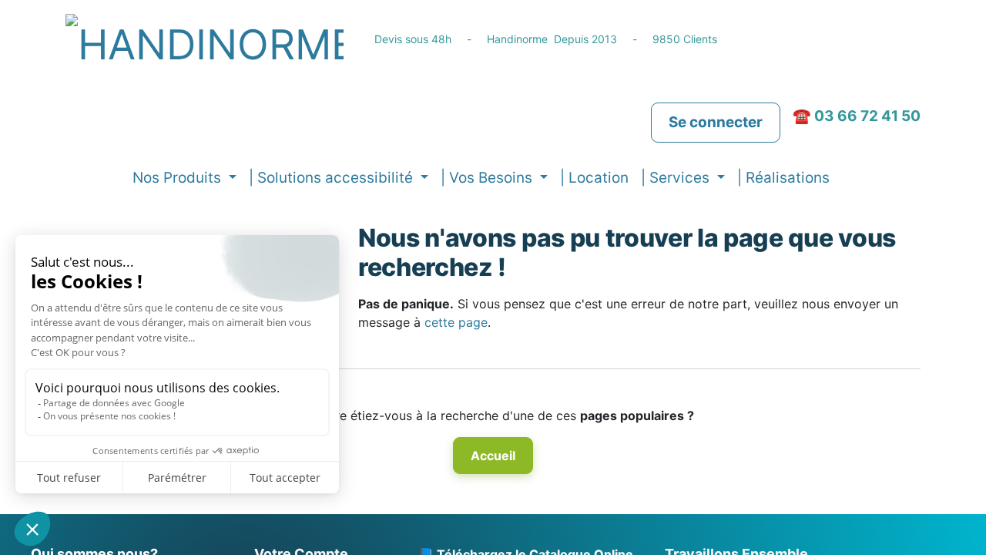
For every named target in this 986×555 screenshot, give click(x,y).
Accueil (493, 455)
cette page (456, 322)
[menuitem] (594, 178)
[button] (848, 178)
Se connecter (716, 122)
